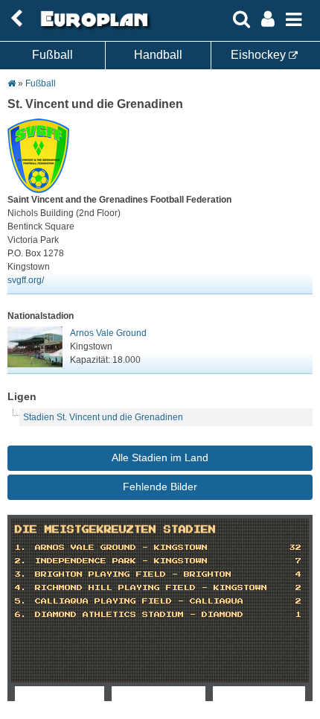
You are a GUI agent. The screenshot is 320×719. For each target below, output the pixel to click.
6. (21, 615)
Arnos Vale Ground (108, 333)
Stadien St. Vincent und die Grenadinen (103, 417)
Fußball (52, 54)
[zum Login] (16, 19)
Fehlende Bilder (160, 486)
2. (21, 561)
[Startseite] (92, 27)
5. (21, 601)
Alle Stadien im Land (160, 457)
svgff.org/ (25, 280)
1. (21, 548)
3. (21, 574)
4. (21, 588)
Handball (158, 54)
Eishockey (260, 54)
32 (295, 548)
